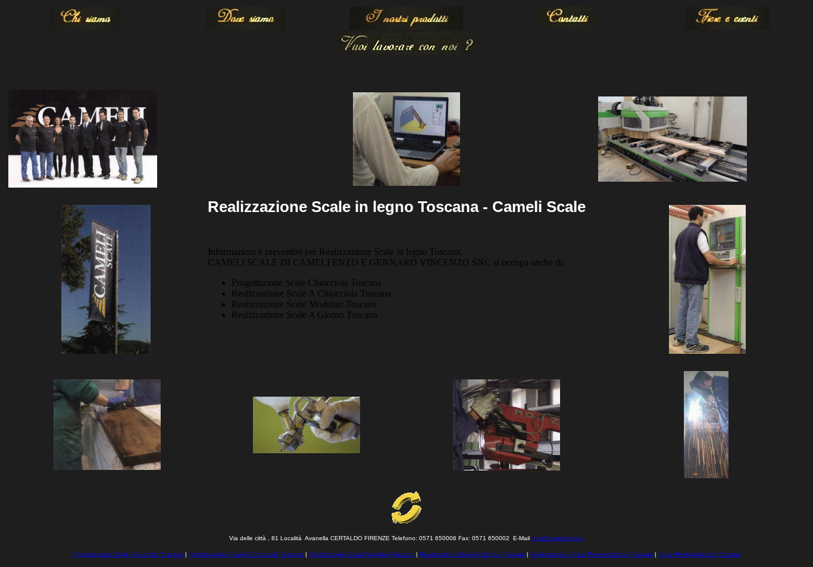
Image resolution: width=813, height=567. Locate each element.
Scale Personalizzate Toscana (699, 554)
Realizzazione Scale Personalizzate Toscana (591, 554)
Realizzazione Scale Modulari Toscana (361, 554)
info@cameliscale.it (557, 538)
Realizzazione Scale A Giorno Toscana (472, 554)
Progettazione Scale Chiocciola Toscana (128, 554)
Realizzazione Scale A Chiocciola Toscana (246, 554)
